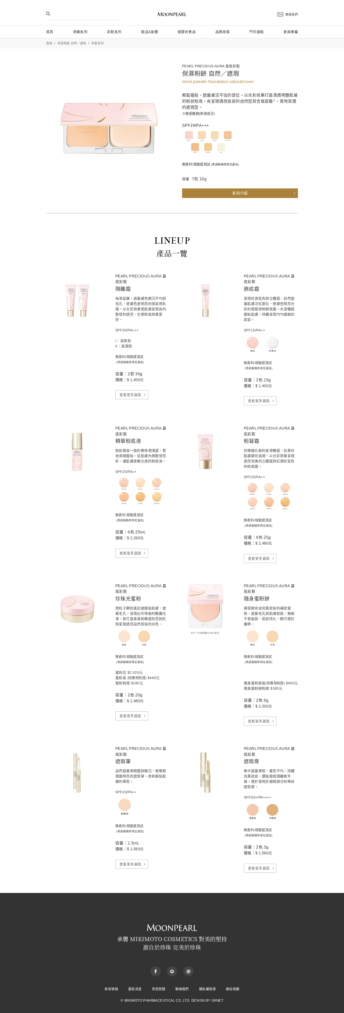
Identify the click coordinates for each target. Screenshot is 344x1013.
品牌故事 (222, 32)
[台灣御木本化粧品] (172, 924)
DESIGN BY (201, 1000)
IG (188, 971)
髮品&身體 (149, 32)
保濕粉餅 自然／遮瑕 (71, 43)
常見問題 (158, 989)
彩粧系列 (114, 32)
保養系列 (80, 32)
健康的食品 (187, 32)
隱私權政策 (207, 989)
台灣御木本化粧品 (172, 15)
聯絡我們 (291, 14)
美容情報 (111, 989)
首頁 (49, 32)
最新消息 (135, 989)
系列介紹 (240, 193)
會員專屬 (290, 32)
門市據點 (256, 32)
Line (172, 971)
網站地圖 (232, 989)
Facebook (156, 971)
